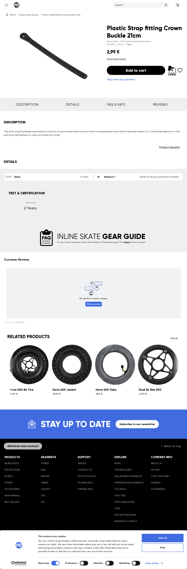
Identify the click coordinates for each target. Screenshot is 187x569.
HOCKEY (45, 489)
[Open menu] (6, 5)
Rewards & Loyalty (125, 521)
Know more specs (116, 58)
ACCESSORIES (12, 489)
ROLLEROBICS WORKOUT (128, 476)
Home (13, 15)
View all (174, 338)
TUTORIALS (120, 489)
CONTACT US (85, 469)
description (27, 104)
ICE (42, 502)
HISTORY (155, 469)
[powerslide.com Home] (16, 5)
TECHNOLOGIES (122, 469)
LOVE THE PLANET (160, 476)
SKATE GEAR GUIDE (124, 502)
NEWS (117, 463)
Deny (162, 547)
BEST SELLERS (12, 502)
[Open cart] (177, 5)
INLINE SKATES (12, 463)
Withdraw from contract (23, 446)
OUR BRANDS (158, 489)
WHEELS (9, 476)
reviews (160, 104)
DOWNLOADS (85, 482)
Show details (152, 563)
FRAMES (9, 482)
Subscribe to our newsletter (137, 424)
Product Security (169, 147)
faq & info (116, 104)
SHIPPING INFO (85, 489)
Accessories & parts (29, 15)
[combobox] (139, 5)
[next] (176, 370)
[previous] (10, 370)
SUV (43, 495)
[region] (52, 56)
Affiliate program (125, 514)
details (72, 104)
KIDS (43, 469)
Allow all (162, 538)
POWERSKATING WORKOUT (129, 482)
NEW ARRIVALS (12, 495)
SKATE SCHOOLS (87, 476)
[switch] (84, 563)
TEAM (117, 508)
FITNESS (45, 463)
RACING (45, 476)
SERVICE (82, 463)
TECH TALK (120, 495)
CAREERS (156, 482)
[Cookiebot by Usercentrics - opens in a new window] (19, 563)
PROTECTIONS (12, 469)
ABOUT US (156, 463)
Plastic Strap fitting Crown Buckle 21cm (61, 15)
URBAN (44, 482)
